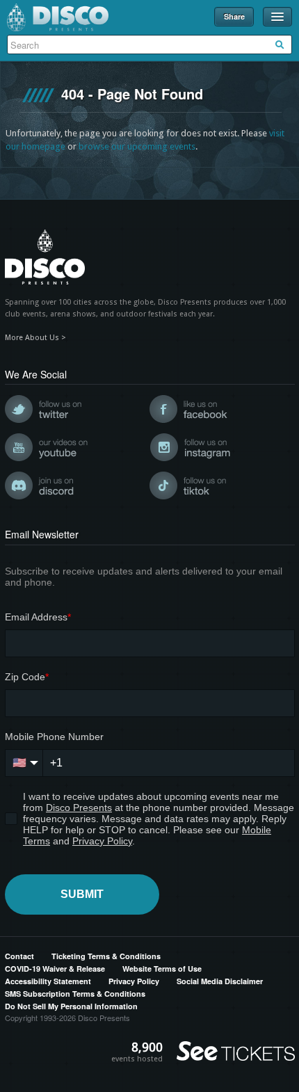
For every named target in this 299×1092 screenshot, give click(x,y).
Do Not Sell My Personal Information (71, 1006)
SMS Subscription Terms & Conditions (75, 993)
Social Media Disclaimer (220, 981)
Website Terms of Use (162, 968)
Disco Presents (57, 17)
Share (234, 16)
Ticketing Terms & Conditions (106, 956)
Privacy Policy (133, 981)
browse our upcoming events (137, 146)
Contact (19, 956)
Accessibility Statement (48, 981)
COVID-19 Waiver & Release (55, 968)
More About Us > (35, 337)
